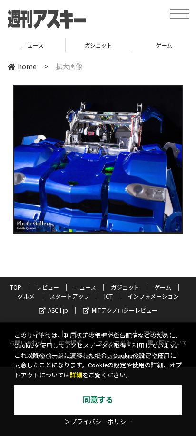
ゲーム (130, 45)
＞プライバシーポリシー (98, 422)
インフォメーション (153, 296)
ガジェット (64, 45)
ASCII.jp (58, 310)
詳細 (76, 375)
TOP (15, 287)
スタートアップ (69, 296)
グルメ (26, 296)
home (27, 66)
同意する (98, 400)
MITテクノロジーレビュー (124, 310)
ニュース (85, 287)
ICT (108, 296)
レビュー (47, 287)
